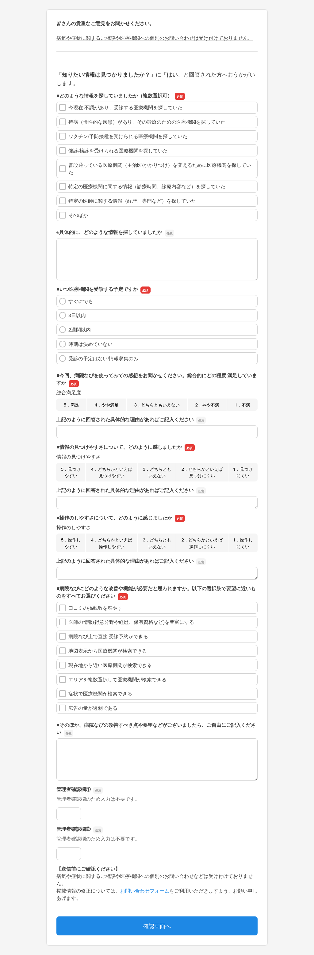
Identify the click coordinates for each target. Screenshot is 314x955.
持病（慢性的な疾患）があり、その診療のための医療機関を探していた (146, 121)
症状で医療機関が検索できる (100, 693)
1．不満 (242, 404)
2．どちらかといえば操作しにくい (202, 542)
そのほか (78, 215)
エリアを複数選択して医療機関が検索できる (117, 679)
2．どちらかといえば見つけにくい (202, 472)
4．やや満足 (107, 404)
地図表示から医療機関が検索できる (107, 650)
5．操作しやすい (71, 542)
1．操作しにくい (243, 542)
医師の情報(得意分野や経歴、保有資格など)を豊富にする (131, 621)
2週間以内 (79, 329)
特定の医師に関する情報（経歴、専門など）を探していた (132, 200)
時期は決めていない (90, 343)
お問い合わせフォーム (144, 890)
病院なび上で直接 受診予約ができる (108, 636)
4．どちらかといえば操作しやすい (111, 542)
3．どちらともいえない (157, 404)
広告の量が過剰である (92, 707)
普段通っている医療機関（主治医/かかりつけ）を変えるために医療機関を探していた (159, 168)
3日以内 (77, 315)
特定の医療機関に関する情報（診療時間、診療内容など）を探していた (146, 186)
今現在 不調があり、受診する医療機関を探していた (125, 107)
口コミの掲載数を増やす (95, 607)
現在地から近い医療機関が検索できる (110, 664)
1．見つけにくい (243, 472)
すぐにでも (80, 301)
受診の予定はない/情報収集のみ (103, 358)
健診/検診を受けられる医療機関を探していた (118, 150)
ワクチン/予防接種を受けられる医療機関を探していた (127, 136)
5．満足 (71, 404)
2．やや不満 (207, 404)
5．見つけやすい (71, 472)
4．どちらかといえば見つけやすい (111, 472)
